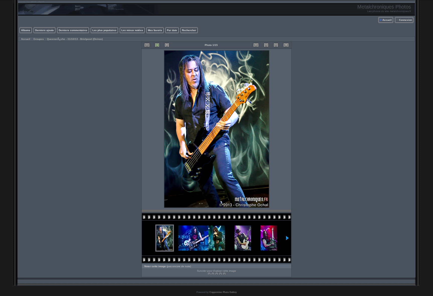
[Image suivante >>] (276, 45)
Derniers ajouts (44, 30)
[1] (209, 274)
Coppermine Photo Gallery (223, 292)
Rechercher (189, 30)
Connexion (405, 20)
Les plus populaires (104, 30)
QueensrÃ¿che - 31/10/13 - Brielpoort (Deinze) (75, 39)
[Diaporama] (167, 45)
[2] (213, 274)
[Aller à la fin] (286, 45)
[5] (224, 274)
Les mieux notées (132, 30)
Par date (172, 30)
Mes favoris (155, 30)
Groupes (38, 39)
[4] (220, 274)
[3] (217, 274)
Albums (25, 30)
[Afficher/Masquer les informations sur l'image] (157, 45)
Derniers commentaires (73, 30)
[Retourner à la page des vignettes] (147, 45)
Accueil (387, 20)
